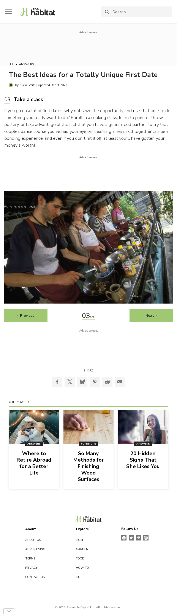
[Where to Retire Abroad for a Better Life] (34, 427)
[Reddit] (107, 382)
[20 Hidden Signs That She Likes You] (143, 427)
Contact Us (35, 577)
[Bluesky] (82, 382)
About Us (33, 540)
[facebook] (123, 537)
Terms (30, 558)
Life (11, 64)
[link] (38, 12)
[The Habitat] (89, 519)
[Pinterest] (95, 382)
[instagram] (146, 537)
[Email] (120, 382)
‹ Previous (26, 315)
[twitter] (131, 537)
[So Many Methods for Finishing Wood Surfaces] (88, 427)
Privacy (31, 568)
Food (80, 558)
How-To (82, 568)
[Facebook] (57, 382)
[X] (70, 382)
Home (80, 540)
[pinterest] (138, 537)
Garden (82, 549)
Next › (151, 315)
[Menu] (8, 12)
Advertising (35, 549)
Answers (26, 64)
